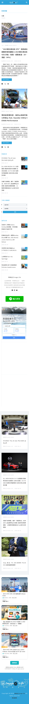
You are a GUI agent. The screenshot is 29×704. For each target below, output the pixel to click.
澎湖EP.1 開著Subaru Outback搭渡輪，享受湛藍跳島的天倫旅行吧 (10, 227)
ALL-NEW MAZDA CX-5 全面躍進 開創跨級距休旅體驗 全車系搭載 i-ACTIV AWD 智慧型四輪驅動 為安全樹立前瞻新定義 (10, 171)
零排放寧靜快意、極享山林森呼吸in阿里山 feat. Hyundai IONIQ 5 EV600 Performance (14, 118)
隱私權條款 (14, 698)
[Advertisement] (14, 391)
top (3, 45)
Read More (6, 79)
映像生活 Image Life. (19, 693)
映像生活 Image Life (8, 61)
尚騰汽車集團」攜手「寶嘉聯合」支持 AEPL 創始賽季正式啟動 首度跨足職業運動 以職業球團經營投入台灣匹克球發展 (10, 186)
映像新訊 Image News (8, 437)
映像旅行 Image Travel (7, 111)
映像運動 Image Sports (11, 45)
